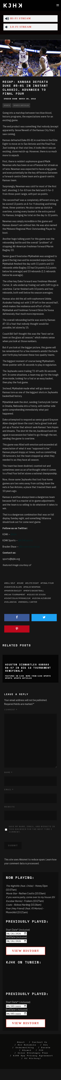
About (21, 1042)
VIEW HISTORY (25, 950)
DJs (46, 1045)
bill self (10, 583)
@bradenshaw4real (29, 546)
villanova (11, 602)
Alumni (27, 1050)
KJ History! (33, 1058)
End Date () (16, 937)
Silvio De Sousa (37, 594)
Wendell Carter (28, 602)
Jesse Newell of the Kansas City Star (34, 130)
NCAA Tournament (15, 594)
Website (9, 807)
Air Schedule (27, 1045)
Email (9, 790)
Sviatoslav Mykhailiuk (18, 598)
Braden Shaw (10, 98)
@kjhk (14, 534)
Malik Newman (32, 587)
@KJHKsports (25, 540)
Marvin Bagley (14, 590)
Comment (10, 710)
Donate (45, 1047)
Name (8, 772)
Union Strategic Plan (33, 1053)
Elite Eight (33, 583)
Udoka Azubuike (42, 598)
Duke (21, 583)
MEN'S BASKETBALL (34, 590)
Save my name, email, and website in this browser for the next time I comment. (32, 829)
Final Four (48, 583)
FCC (41, 1050)
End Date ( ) (16, 1009)
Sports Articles (21, 105)
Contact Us (39, 1042)
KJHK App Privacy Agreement (33, 1055)
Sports (7, 105)
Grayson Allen (14, 587)
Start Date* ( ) (18, 1002)
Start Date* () (18, 929)
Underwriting (25, 1047)
